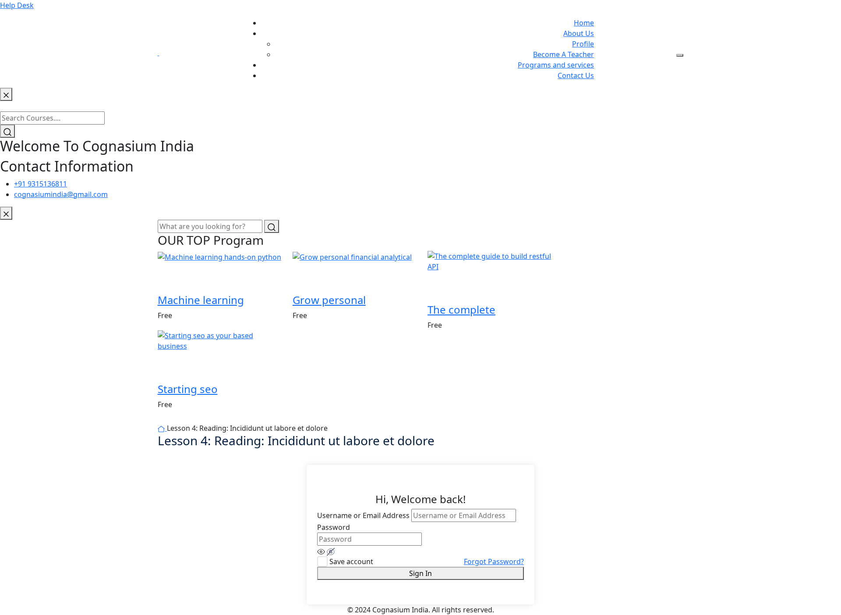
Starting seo (188, 389)
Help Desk (17, 5)
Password (333, 527)
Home (584, 23)
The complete (461, 309)
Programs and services (556, 65)
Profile (583, 44)
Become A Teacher (563, 54)
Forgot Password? (494, 561)
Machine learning (201, 300)
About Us (578, 33)
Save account (351, 561)
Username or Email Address (363, 515)
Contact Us (576, 75)
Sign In (420, 573)
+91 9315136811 (40, 184)
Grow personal (329, 300)
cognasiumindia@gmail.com (61, 194)
